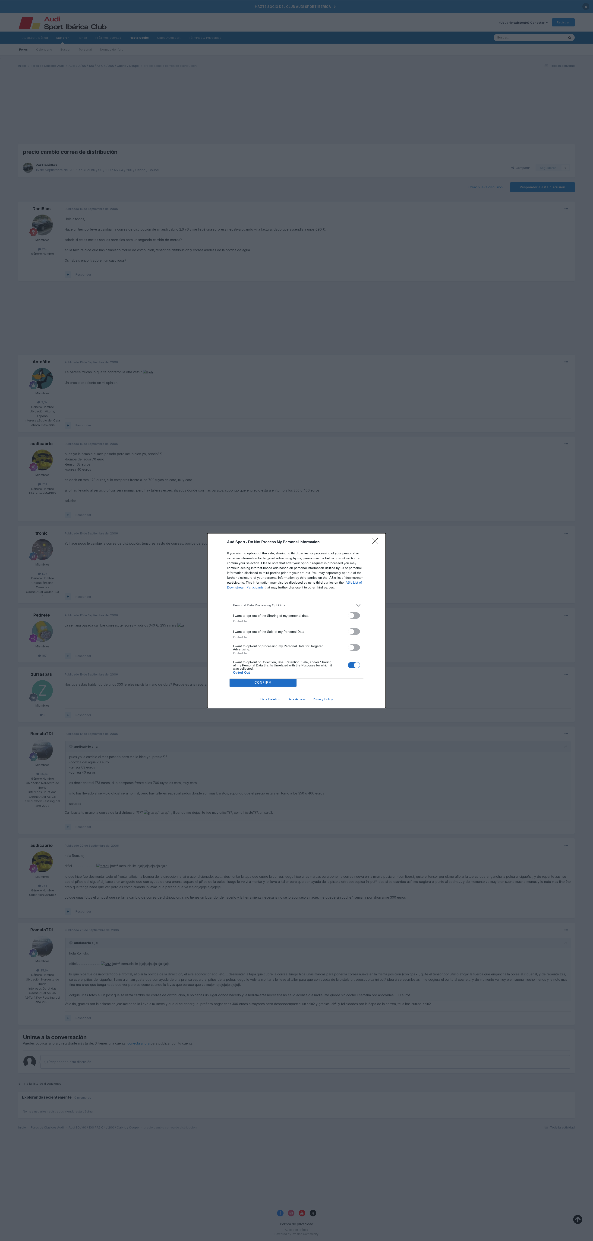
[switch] (354, 615)
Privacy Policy (323, 699)
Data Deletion (270, 699)
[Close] (376, 542)
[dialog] (296, 620)
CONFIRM (263, 682)
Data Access (296, 699)
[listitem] (296, 605)
